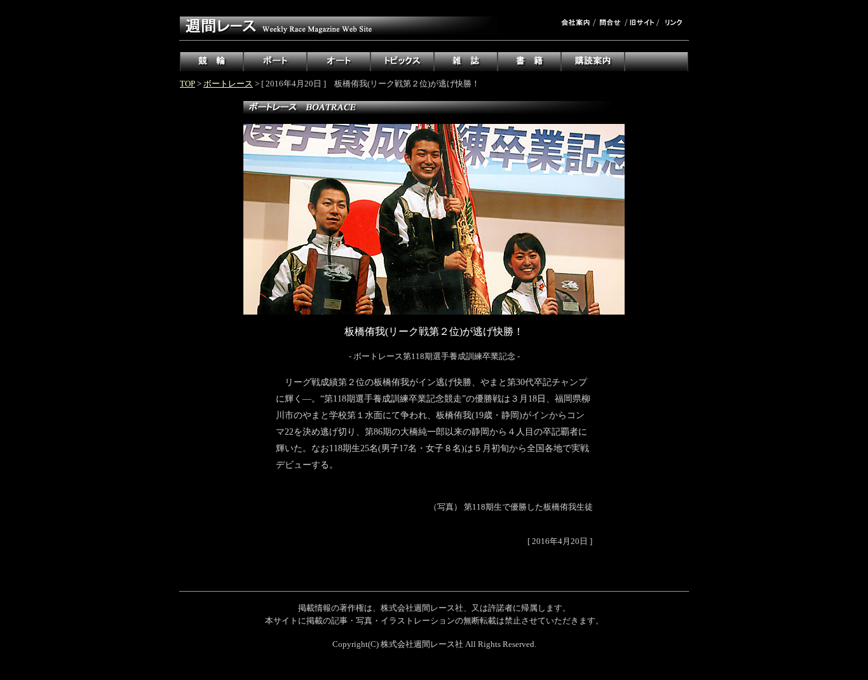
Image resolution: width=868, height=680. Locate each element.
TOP (187, 83)
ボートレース (228, 83)
